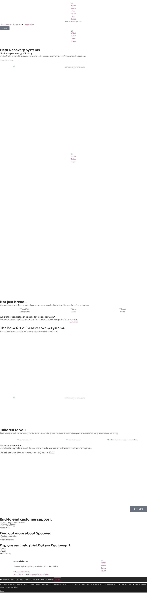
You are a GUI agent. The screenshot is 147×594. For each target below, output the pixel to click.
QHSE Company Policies (33, 574)
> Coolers (3, 552)
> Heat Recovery (5, 553)
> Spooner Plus (5, 528)
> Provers (3, 548)
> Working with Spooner (8, 524)
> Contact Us (4, 538)
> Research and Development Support (13, 522)
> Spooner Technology (7, 526)
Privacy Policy (18, 574)
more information (47, 579)
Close (2, 591)
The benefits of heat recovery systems (32, 328)
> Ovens (2, 550)
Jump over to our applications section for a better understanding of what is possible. (39, 319)
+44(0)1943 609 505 (23, 572)
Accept (57, 579)
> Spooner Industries (7, 540)
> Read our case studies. (8, 536)
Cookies (46, 574)
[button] (18, 24)
